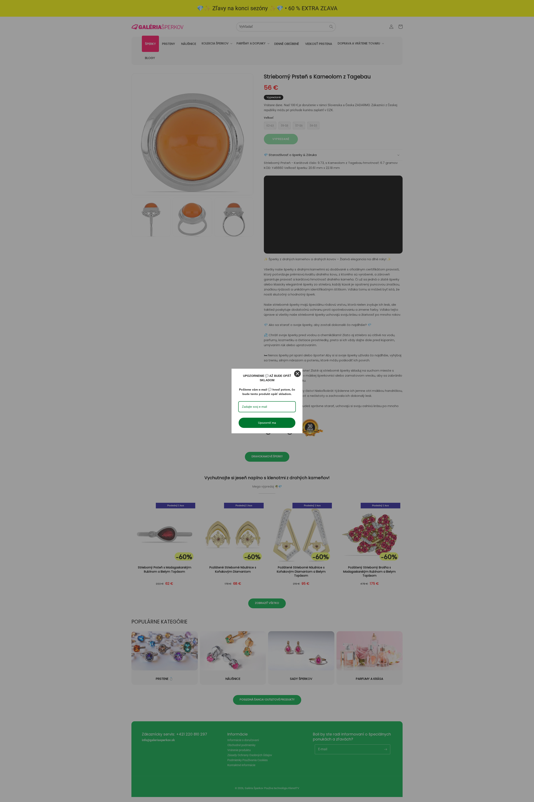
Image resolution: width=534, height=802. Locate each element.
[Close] (297, 374)
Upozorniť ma (267, 422)
